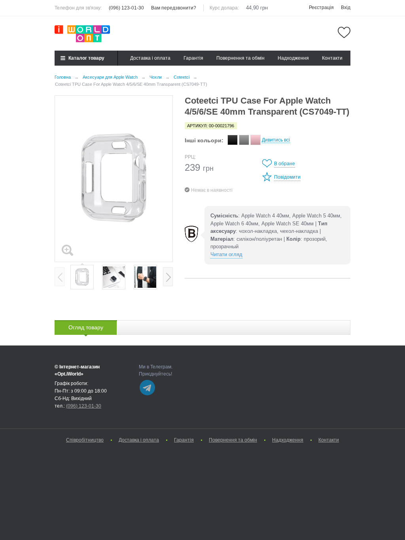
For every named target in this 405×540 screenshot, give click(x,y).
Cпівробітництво (85, 440)
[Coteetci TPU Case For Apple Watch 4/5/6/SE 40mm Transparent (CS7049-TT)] (114, 179)
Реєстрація (321, 7)
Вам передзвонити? (173, 8)
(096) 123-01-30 (126, 8)
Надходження (293, 58)
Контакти (332, 58)
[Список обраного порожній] (344, 32)
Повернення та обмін (240, 58)
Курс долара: (224, 8)
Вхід (345, 7)
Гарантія (193, 58)
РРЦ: (190, 157)
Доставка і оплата (150, 58)
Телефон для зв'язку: (78, 8)
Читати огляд (226, 254)
